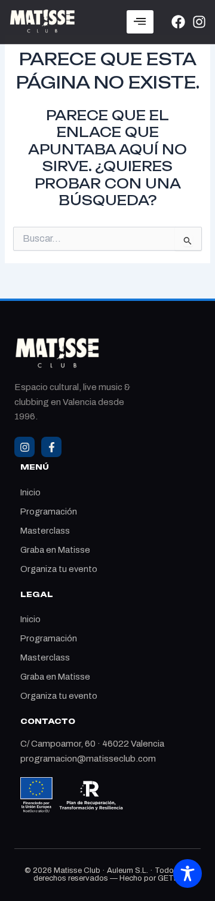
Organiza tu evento (58, 569)
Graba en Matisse (55, 550)
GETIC (170, 878)
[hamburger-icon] (140, 22)
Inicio (30, 492)
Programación (48, 511)
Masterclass (45, 530)
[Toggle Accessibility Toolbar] (187, 873)
